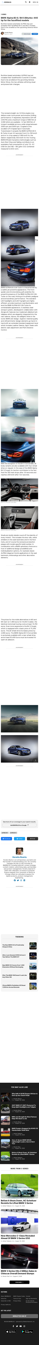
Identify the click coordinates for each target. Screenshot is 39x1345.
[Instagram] (21, 880)
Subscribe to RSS (6, 1301)
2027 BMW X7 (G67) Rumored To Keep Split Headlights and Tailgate (24, 1106)
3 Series (3, 14)
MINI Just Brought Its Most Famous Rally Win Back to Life (24, 1117)
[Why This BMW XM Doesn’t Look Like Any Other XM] (33, 973)
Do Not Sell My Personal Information (32, 1301)
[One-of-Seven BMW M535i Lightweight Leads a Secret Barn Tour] (5, 1140)
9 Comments (34, 33)
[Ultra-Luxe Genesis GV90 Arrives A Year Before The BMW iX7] (33, 953)
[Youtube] (21, 1326)
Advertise (3, 1298)
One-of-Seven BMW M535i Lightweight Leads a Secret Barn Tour (23, 1141)
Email (33, 838)
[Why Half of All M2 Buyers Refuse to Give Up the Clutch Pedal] (5, 1093)
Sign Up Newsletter (31, 1298)
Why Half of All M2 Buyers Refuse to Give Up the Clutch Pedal (25, 1094)
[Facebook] (15, 880)
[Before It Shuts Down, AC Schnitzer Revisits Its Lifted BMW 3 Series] (5, 1152)
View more (18, 1282)
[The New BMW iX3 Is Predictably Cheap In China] (33, 943)
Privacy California (6, 1304)
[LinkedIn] (24, 880)
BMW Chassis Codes (19, 1296)
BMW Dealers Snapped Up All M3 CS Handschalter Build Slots (25, 1129)
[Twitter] (18, 880)
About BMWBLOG (6, 1296)
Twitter (20, 838)
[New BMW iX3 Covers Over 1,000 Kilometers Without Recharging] (33, 963)
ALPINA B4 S (13, 832)
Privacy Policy (17, 1301)
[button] (35, 760)
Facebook (7, 838)
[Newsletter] (29, 2)
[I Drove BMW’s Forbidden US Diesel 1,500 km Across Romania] (33, 983)
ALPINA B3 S (5, 832)
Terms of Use (17, 1298)
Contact (28, 1296)
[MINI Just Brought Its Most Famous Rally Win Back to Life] (5, 1117)
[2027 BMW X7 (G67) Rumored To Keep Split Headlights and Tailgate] (5, 1105)
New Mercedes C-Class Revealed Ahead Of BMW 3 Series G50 (18, 1237)
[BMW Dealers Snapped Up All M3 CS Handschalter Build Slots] (5, 1128)
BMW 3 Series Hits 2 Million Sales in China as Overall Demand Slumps (19, 1272)
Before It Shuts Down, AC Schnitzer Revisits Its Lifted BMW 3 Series (24, 1153)
